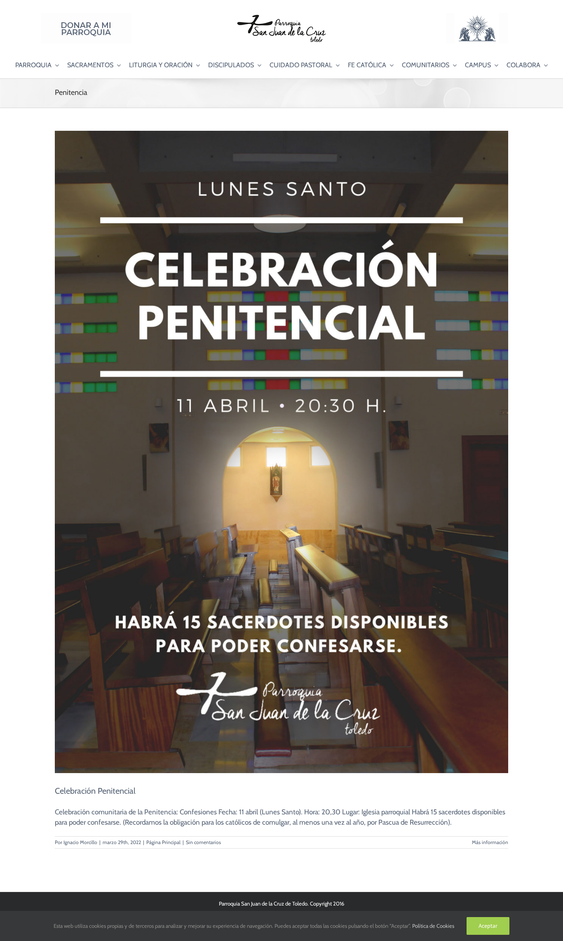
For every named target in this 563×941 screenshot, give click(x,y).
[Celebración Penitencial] (281, 452)
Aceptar (488, 925)
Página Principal (163, 842)
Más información (490, 842)
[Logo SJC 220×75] (281, 16)
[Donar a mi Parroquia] (86, 16)
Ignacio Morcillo (80, 842)
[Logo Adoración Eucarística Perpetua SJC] (477, 16)
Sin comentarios (203, 842)
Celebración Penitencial (95, 791)
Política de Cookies (433, 925)
